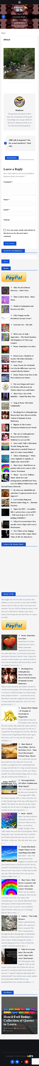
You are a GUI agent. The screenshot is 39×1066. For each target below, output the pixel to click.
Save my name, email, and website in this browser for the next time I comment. (19, 233)
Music (23, 1009)
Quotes (21, 1012)
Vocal (32, 1012)
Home (3, 33)
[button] (33, 992)
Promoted (7, 1012)
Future (11, 1009)
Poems (33, 1009)
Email (7, 210)
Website (7, 220)
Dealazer (19, 110)
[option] (19, 1015)
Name (6, 200)
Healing (17, 1009)
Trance (27, 1012)
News (27, 1009)
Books (6, 1009)
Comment (8, 182)
